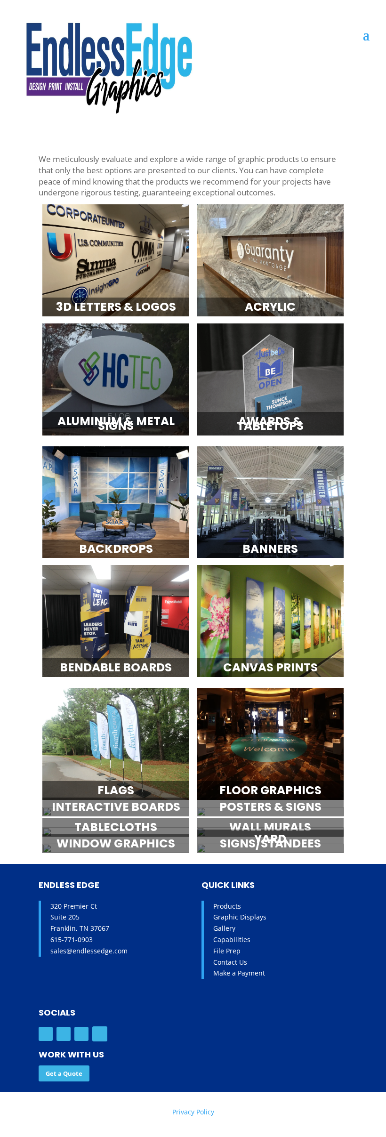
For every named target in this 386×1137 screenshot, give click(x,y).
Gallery (224, 928)
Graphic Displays (239, 916)
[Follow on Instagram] (63, 1034)
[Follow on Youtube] (99, 1033)
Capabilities (231, 939)
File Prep (227, 950)
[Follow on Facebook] (46, 1034)
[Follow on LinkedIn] (81, 1034)
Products (227, 906)
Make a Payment (239, 972)
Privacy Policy (193, 1111)
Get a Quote (64, 1073)
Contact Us (230, 962)
